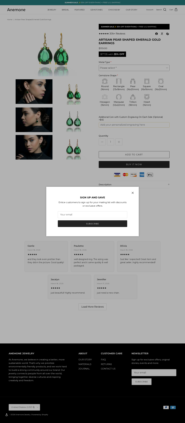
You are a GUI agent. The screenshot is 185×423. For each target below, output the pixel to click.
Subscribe (92, 223)
